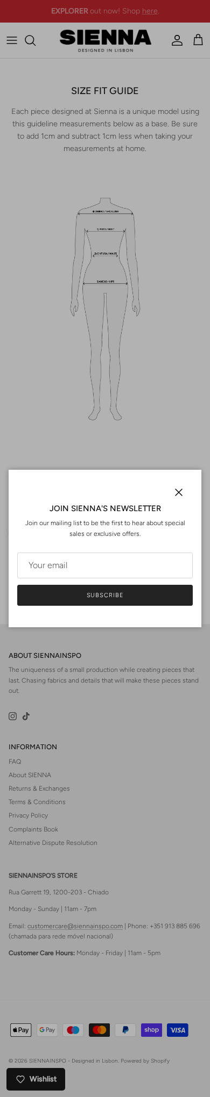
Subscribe (105, 595)
